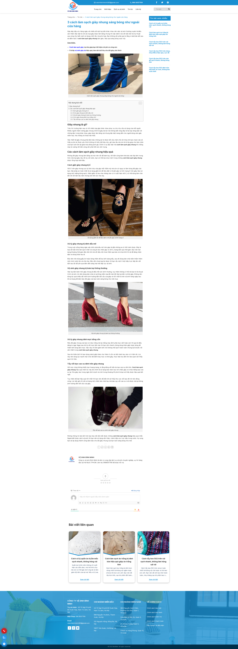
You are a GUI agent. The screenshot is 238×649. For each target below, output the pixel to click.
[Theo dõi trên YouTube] (77, 628)
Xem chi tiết (84, 579)
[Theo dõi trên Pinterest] (168, 3)
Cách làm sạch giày (76, 47)
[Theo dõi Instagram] (73, 628)
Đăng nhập (136, 490)
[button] (139, 103)
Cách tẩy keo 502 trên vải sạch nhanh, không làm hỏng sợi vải (159, 43)
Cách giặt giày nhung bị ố (81, 111)
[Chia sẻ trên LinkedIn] (112, 447)
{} (103, 502)
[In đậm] (80, 503)
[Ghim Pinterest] (108, 447)
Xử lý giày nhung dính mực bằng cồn (84, 117)
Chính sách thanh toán (155, 621)
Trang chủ (97, 9)
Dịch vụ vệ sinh (119, 9)
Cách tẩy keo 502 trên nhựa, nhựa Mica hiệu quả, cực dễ (159, 52)
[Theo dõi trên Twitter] (162, 3)
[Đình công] (88, 503)
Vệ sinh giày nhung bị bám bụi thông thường (87, 115)
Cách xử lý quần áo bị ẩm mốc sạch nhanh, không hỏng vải (160, 25)
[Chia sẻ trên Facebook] (98, 447)
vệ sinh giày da (80, 50)
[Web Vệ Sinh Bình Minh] (79, 7)
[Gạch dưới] (85, 503)
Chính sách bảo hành (154, 612)
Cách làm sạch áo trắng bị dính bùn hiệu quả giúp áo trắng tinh (158, 34)
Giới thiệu (107, 9)
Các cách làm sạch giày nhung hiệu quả (82, 108)
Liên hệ (138, 9)
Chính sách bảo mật (154, 608)
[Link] (101, 503)
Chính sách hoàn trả (154, 617)
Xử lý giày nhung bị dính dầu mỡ (83, 113)
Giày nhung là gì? (75, 106)
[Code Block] (98, 503)
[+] (106, 502)
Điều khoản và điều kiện (155, 625)
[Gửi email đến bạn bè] (105, 447)
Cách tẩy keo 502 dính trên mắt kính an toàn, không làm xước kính (159, 69)
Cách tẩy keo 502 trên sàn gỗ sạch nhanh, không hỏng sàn (159, 60)
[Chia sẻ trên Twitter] (102, 447)
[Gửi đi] (169, 9)
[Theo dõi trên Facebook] (157, 3)
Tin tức (130, 9)
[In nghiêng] (82, 503)
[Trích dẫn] (95, 503)
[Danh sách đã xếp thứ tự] (90, 503)
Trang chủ (71, 17)
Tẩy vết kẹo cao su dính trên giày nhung (85, 119)
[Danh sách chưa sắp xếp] (93, 503)
